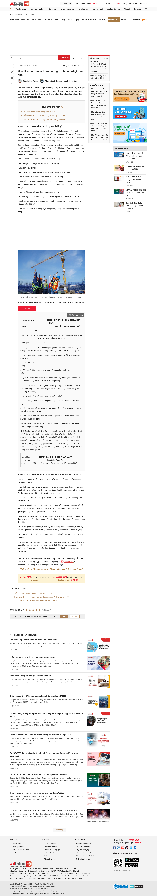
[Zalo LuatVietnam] (118, 848)
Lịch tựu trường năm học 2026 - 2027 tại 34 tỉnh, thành (136, 192)
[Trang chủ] (10, 9)
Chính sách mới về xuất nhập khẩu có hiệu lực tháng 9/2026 (37, 793)
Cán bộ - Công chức (62, 20)
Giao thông (102, 20)
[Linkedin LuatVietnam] (135, 848)
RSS (145, 20)
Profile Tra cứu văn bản (20, 850)
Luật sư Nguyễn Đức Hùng (66, 81)
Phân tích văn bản (50, 847)
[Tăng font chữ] (83, 65)
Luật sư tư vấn (113, 9)
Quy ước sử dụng (82, 850)
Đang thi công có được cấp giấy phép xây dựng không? (36, 600)
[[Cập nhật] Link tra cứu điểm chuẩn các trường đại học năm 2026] (119, 155)
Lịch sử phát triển (18, 847)
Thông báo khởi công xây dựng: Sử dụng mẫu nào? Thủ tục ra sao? (41, 597)
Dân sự (84, 20)
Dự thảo (52, 9)
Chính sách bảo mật (83, 853)
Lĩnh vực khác (114, 20)
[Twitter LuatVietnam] (131, 848)
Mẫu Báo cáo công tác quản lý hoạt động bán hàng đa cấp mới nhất (99, 137)
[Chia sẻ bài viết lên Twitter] (12, 72)
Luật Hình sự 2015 (57, 894)
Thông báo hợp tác (83, 859)
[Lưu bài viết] (12, 78)
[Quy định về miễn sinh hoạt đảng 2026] (119, 168)
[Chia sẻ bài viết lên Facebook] (12, 66)
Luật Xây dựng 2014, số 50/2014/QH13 (99, 77)
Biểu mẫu (92, 20)
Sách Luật (136, 20)
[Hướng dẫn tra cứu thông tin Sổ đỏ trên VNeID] (119, 178)
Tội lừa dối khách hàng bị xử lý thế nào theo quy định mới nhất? (39, 774)
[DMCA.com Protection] (137, 887)
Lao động (75, 20)
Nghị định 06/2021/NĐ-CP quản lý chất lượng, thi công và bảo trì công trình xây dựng (99, 66)
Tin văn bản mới (67, 9)
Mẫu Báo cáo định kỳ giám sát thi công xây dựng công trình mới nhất (99, 127)
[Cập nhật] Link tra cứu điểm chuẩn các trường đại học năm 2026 (135, 156)
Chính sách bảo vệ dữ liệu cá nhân (88, 856)
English (123, 3)
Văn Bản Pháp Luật (17, 894)
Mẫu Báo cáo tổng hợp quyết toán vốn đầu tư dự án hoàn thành (98, 115)
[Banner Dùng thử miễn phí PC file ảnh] (130, 102)
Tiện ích (137, 9)
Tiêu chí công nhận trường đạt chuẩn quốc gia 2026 (33, 640)
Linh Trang (33, 81)
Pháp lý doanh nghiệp (52, 850)
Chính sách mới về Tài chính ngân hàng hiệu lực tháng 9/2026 (38, 696)
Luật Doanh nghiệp (32, 894)
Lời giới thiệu (16, 843)
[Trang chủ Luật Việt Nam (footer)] (21, 866)
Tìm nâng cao (79, 58)
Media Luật (125, 20)
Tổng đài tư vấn (49, 859)
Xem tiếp (59, 830)
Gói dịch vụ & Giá (107, 3)
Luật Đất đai (44, 894)
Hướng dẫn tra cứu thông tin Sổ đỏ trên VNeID (133, 179)
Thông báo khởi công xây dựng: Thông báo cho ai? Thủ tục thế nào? (51, 569)
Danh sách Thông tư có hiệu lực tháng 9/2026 (30, 676)
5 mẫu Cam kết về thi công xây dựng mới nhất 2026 (34, 593)
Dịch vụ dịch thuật (50, 853)
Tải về (27, 308)
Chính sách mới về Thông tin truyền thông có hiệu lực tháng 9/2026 (40, 735)
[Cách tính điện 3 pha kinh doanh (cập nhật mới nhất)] (119, 204)
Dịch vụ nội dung (50, 856)
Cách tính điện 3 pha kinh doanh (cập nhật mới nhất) (134, 206)
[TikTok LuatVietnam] (126, 848)
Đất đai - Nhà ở (37, 20)
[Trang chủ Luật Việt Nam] (19, 3)
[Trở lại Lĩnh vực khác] (12, 84)
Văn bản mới (20, 9)
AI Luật (127, 9)
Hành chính (14, 20)
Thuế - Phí (25, 20)
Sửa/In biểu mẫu (76, 315)
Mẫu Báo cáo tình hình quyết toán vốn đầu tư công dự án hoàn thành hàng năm (99, 92)
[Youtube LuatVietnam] (122, 848)
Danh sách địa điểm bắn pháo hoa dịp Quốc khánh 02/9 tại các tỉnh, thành (43, 810)
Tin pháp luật (83, 9)
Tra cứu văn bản (37, 9)
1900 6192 (26, 577)
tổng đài (34, 580)
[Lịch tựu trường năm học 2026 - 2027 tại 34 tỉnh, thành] (119, 191)
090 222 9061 (61, 577)
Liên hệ (14, 853)
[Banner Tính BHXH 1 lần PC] (130, 119)
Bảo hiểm (48, 20)
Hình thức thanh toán (83, 847)
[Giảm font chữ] (79, 65)
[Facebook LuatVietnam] (114, 848)
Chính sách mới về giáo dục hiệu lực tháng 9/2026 (32, 657)
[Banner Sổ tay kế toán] (130, 142)
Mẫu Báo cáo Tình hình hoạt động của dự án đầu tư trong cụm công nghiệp (99, 103)
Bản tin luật (98, 9)
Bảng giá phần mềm (83, 843)
